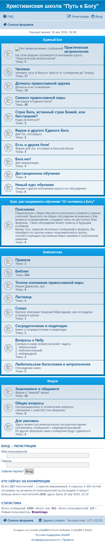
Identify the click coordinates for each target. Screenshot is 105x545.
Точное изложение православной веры (49, 283)
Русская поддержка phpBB (53, 534)
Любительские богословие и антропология (52, 364)
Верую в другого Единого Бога (42, 130)
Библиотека (52, 252)
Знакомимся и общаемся (37, 389)
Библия (22, 271)
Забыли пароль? (12, 471)
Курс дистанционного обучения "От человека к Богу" (52, 202)
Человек (22, 69)
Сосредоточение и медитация (41, 326)
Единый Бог (52, 40)
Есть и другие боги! (32, 145)
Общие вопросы (29, 403)
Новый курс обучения (34, 185)
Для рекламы (27, 421)
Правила (22, 260)
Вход (5, 446)
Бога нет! (23, 159)
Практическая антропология (76, 49)
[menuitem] (8, 16)
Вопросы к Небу (29, 340)
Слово (20, 308)
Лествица (23, 297)
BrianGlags (40, 512)
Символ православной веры (40, 98)
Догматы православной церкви (42, 83)
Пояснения (24, 209)
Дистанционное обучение (37, 173)
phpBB (43, 530)
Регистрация (25, 446)
